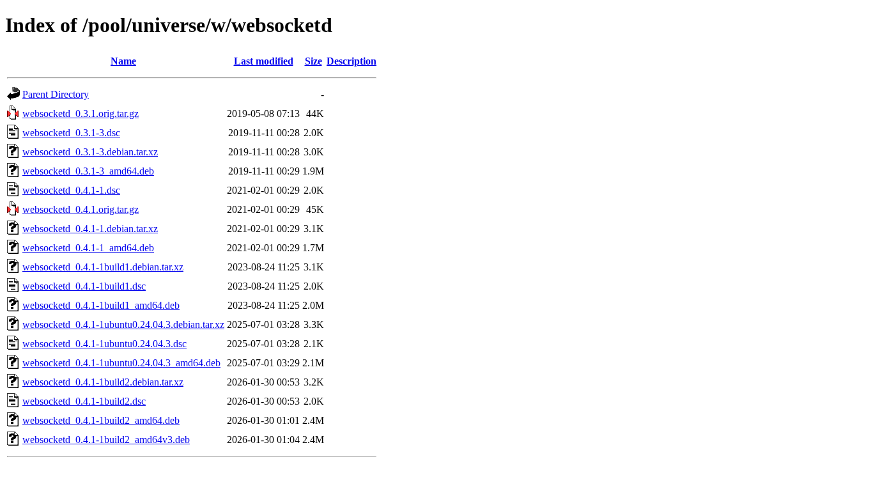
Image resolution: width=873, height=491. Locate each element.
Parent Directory (55, 94)
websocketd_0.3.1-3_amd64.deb (88, 171)
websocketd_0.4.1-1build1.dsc (84, 286)
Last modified (263, 61)
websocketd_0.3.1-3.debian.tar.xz (90, 151)
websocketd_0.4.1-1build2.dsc (84, 401)
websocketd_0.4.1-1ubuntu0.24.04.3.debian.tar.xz (123, 324)
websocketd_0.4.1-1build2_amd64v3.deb (106, 439)
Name (123, 61)
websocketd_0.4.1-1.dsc (71, 190)
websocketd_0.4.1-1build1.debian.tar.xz (102, 266)
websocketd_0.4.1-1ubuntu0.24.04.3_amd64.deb (121, 362)
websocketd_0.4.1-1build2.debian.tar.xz (102, 382)
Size (313, 61)
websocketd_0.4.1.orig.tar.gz (80, 209)
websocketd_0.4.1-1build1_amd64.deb (101, 305)
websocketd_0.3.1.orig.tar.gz (80, 113)
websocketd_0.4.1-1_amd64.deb (88, 247)
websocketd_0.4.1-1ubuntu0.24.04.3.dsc (104, 343)
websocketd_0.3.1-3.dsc (71, 132)
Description (351, 61)
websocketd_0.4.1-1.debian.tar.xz (90, 228)
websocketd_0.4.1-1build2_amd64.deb (101, 420)
